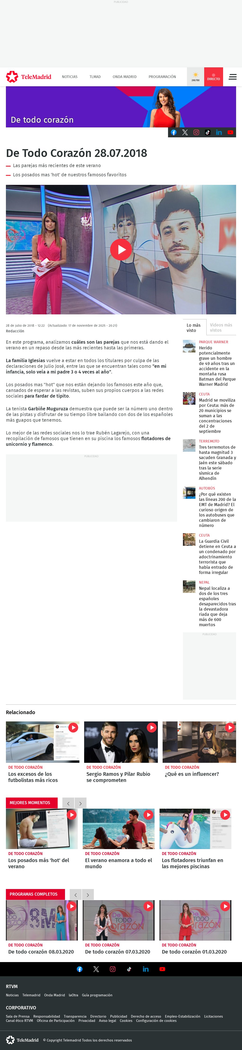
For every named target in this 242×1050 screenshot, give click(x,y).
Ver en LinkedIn (146, 969)
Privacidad (86, 1021)
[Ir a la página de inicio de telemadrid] (28, 77)
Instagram (196, 132)
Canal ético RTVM (19, 1021)
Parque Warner (213, 342)
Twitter (185, 132)
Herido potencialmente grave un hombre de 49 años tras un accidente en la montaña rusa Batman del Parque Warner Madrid (189, 346)
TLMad (95, 77)
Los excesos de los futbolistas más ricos (42, 742)
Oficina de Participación (56, 1021)
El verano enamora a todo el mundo (119, 829)
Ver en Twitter (96, 970)
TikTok (207, 132)
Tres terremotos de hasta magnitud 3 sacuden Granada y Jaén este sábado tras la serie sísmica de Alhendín (189, 445)
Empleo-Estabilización (182, 1016)
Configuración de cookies (156, 1021)
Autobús (207, 488)
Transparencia (75, 1016)
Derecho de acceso (146, 1016)
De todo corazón (25, 767)
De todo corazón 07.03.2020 (119, 920)
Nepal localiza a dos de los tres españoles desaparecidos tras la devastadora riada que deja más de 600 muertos (189, 586)
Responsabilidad (46, 1016)
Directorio (98, 1016)
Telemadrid (31, 995)
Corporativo (21, 1008)
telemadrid (22, 1040)
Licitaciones (213, 1016)
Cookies (126, 1021)
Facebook (173, 132)
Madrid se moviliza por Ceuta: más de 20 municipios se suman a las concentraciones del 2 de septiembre (189, 398)
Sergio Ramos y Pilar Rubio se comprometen (121, 742)
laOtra (73, 995)
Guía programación (97, 995)
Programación (162, 77)
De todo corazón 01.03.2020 (195, 920)
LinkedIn (219, 132)
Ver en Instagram (112, 969)
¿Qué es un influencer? (199, 742)
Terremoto (209, 441)
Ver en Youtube (162, 969)
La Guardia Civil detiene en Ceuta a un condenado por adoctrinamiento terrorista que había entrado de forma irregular (189, 539)
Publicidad (118, 1016)
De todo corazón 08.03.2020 (42, 920)
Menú (232, 76)
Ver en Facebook (79, 970)
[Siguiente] (80, 803)
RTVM (12, 986)
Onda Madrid (125, 77)
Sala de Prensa (18, 1016)
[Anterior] (68, 803)
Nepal (204, 582)
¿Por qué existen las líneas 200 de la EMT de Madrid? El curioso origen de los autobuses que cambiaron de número (189, 492)
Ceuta (204, 394)
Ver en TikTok (129, 970)
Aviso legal (107, 1021)
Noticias (70, 77)
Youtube (230, 132)
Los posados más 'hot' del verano (42, 829)
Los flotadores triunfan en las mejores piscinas (195, 829)
